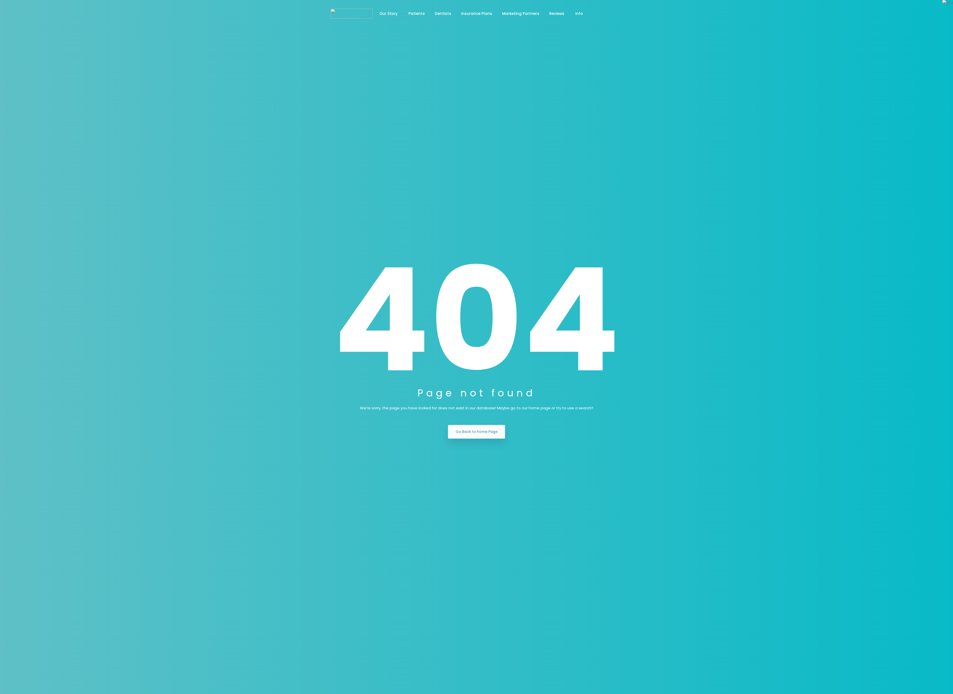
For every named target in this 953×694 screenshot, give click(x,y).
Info (579, 13)
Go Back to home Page (477, 431)
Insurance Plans (476, 13)
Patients (416, 13)
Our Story (389, 13)
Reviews (557, 13)
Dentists (443, 13)
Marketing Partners (520, 13)
